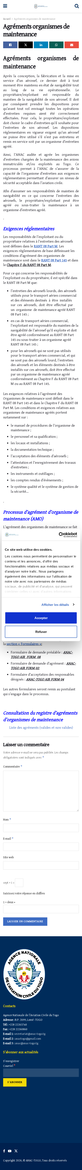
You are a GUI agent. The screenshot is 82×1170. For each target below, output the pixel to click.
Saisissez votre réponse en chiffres (24, 893)
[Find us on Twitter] (16, 1151)
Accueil (7, 19)
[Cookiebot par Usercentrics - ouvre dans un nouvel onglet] (59, 535)
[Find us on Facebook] (4, 1151)
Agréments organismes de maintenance (35, 19)
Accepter (41, 618)
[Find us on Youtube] (9, 1151)
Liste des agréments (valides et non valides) (41, 728)
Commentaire (12, 766)
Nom (7, 819)
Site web (8, 857)
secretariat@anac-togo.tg (29, 1034)
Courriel (9, 1066)
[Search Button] (77, 6)
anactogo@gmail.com (28, 1038)
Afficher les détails (55, 604)
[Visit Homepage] (40, 6)
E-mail (8, 838)
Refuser (41, 631)
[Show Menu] (5, 6)
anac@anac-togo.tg (26, 1043)
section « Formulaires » (24, 644)
